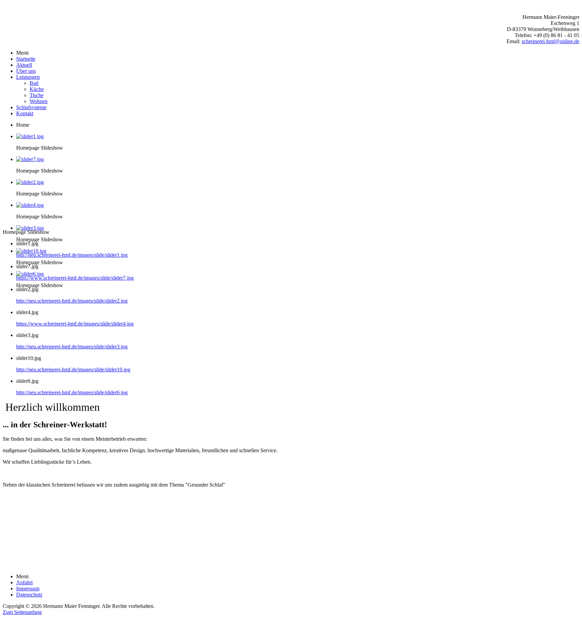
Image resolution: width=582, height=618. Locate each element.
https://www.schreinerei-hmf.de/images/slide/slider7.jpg (75, 278)
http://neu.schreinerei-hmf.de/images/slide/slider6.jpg (72, 392)
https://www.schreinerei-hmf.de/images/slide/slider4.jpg (75, 324)
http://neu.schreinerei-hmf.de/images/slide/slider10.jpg (73, 369)
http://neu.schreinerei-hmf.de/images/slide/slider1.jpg (72, 255)
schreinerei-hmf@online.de (550, 41)
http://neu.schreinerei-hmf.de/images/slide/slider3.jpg (72, 346)
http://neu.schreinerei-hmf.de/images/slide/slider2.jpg (72, 301)
